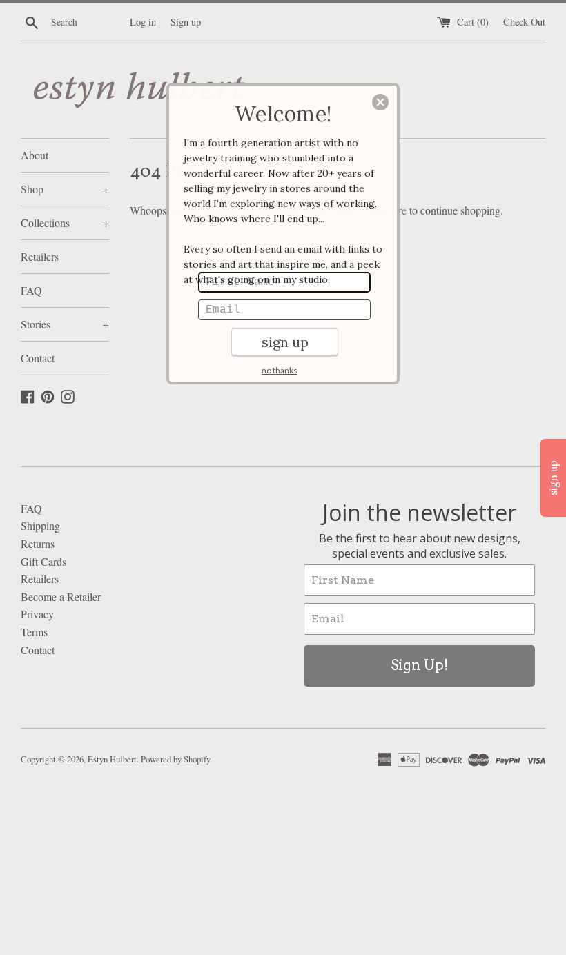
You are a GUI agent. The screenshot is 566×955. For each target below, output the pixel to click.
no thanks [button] (279, 370)
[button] (380, 102)
